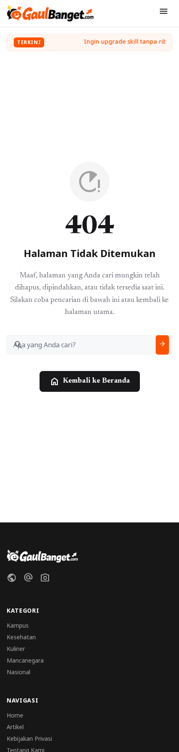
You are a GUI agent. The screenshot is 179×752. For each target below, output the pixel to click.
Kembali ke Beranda (90, 381)
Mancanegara (25, 660)
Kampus (18, 625)
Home (15, 715)
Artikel (15, 727)
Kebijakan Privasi (29, 738)
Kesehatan (21, 637)
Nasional (18, 672)
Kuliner (16, 649)
